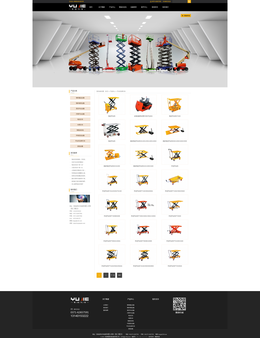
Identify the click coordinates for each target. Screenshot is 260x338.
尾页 (119, 275)
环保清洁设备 (80, 135)
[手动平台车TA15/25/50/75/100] (112, 180)
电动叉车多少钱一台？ (78, 165)
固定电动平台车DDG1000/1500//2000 (175, 141)
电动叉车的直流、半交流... (79, 159)
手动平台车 (174, 166)
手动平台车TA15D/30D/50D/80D (143, 266)
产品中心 (112, 7)
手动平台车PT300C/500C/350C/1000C (143, 216)
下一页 (113, 275)
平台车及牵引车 (80, 141)
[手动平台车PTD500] (175, 204)
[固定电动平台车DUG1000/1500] (143, 155)
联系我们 (165, 7)
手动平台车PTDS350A (175, 266)
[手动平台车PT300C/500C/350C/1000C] (143, 204)
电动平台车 (111, 116)
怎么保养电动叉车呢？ (78, 184)
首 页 (106, 91)
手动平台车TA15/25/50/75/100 (112, 191)
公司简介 (105, 305)
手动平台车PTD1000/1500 (174, 241)
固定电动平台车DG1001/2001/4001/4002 (143, 141)
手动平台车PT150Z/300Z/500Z (175, 191)
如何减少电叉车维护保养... (79, 181)
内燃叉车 (80, 125)
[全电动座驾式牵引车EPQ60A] (143, 105)
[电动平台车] (112, 105)
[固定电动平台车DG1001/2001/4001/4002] (143, 130)
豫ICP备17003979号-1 (142, 336)
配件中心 (144, 7)
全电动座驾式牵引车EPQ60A (143, 116)
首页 (90, 7)
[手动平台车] (175, 155)
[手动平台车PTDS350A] (175, 254)
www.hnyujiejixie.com (79, 223)
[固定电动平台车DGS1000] (112, 155)
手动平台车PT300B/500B (112, 216)
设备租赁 (134, 7)
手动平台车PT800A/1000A (111, 241)
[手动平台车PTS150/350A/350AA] (112, 254)
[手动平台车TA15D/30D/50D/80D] (143, 254)
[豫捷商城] (186, 15)
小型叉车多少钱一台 (77, 167)
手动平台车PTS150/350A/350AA (111, 266)
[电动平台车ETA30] (175, 105)
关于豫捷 (102, 7)
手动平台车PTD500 (175, 216)
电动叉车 (80, 119)
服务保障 (105, 310)
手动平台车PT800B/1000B (143, 241)
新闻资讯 (155, 7)
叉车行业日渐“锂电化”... (78, 162)
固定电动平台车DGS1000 (112, 166)
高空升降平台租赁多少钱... (79, 178)
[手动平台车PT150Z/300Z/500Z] (175, 180)
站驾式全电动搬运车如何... (79, 176)
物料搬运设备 (80, 98)
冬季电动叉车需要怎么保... (79, 173)
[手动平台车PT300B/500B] (112, 204)
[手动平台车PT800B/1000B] (143, 229)
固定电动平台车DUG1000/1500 (143, 166)
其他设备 (80, 146)
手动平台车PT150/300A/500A (143, 191)
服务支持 (155, 299)
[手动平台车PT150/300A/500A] (143, 180)
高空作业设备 (80, 108)
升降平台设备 (80, 114)
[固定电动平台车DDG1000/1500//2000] (175, 130)
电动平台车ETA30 (174, 116)
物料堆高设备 (80, 103)
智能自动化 (123, 7)
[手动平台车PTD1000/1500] (175, 229)
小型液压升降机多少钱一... (79, 170)
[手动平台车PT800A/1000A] (112, 229)
